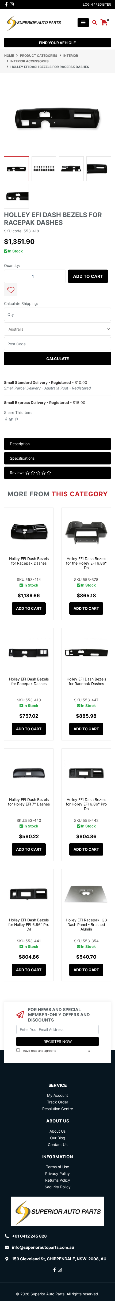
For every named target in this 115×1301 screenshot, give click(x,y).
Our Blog (57, 1138)
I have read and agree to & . (53, 1053)
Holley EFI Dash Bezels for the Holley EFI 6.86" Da (86, 563)
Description (20, 443)
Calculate (57, 358)
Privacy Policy (27, 1055)
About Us (57, 1131)
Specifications (22, 458)
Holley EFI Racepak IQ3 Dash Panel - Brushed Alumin (86, 924)
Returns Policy (57, 1180)
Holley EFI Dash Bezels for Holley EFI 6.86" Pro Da (86, 804)
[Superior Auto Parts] (33, 22)
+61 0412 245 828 (29, 1236)
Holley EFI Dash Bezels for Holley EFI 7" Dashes (29, 801)
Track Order (57, 1102)
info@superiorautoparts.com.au (43, 1247)
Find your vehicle (57, 42)
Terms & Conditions (72, 1051)
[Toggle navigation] (83, 22)
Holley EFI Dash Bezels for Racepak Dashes (29, 560)
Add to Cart (88, 276)
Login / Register (97, 4)
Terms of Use (57, 1166)
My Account (57, 1095)
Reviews (17, 472)
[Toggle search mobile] (93, 22)
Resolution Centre (57, 1108)
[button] (10, 289)
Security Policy (58, 1187)
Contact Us (57, 1144)
